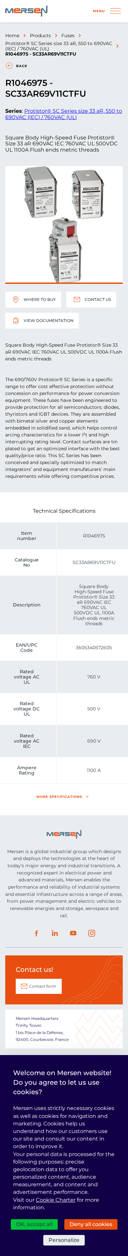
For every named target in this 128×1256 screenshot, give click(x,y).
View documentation (49, 320)
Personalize (64, 1240)
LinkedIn (54, 933)
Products (40, 35)
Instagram (91, 933)
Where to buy (40, 299)
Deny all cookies (91, 1224)
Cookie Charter (55, 1200)
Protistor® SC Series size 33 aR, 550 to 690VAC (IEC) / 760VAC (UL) (58, 46)
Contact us (98, 299)
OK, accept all (34, 1224)
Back (21, 66)
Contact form (42, 986)
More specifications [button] (59, 797)
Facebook (36, 933)
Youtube (73, 933)
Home (12, 35)
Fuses (68, 35)
